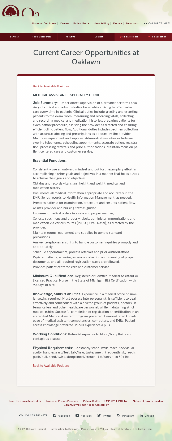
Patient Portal (81, 23)
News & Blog (101, 23)
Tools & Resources (41, 37)
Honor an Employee (44, 23)
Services (14, 37)
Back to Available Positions (51, 86)
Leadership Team (142, 429)
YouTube (86, 415)
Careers (64, 23)
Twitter (106, 415)
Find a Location (158, 37)
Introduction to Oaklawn (64, 429)
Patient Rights (91, 401)
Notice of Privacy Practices (62, 401)
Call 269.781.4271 (159, 23)
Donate (117, 23)
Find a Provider (130, 37)
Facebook (63, 415)
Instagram (127, 415)
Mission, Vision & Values (94, 429)
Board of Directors (120, 429)
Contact (99, 37)
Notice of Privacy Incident (148, 401)
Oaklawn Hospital (20, 10)
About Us (70, 37)
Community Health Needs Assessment (86, 404)
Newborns (132, 23)
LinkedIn (149, 415)
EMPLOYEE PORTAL (116, 401)
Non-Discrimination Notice (25, 401)
